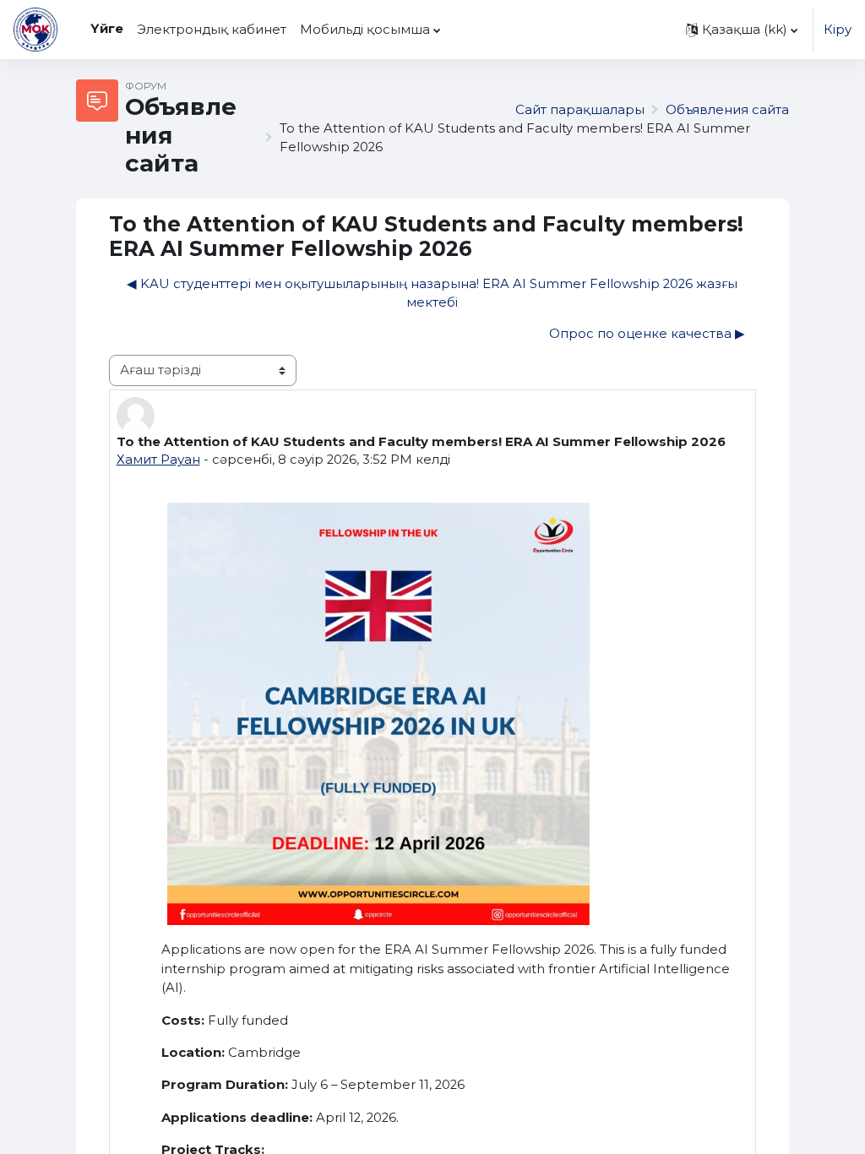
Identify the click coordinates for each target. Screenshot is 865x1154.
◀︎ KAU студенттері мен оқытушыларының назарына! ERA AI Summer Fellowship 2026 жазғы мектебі (432, 293)
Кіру (837, 29)
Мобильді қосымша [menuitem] (365, 29)
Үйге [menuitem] (106, 28)
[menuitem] (454, 29)
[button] (741, 29)
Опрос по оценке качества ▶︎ (647, 333)
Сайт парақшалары (580, 109)
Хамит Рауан (158, 459)
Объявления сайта (727, 109)
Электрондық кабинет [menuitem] (211, 29)
